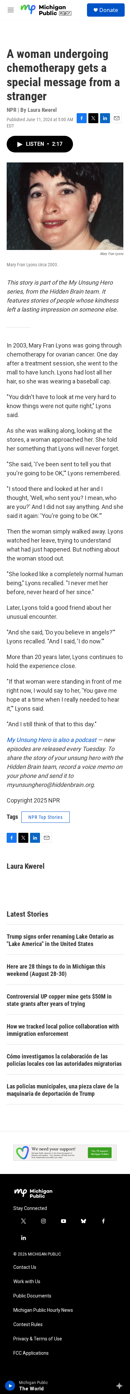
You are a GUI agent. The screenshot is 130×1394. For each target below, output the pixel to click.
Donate (108, 10)
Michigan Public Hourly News (43, 1310)
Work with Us (26, 1281)
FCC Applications (31, 1353)
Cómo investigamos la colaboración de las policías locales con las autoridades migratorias (64, 1060)
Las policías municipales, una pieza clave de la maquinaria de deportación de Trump (63, 1090)
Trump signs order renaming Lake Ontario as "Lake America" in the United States (60, 940)
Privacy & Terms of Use (37, 1338)
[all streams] (121, 1385)
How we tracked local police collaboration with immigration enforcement (63, 1030)
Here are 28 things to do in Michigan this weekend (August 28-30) (56, 970)
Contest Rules (28, 1324)
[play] (10, 1385)
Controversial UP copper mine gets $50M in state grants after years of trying (59, 1000)
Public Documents (32, 1295)
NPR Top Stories (45, 817)
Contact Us (24, 1267)
